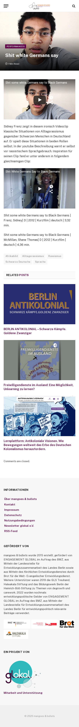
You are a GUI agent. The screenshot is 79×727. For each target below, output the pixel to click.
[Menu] (6, 6)
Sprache (40, 261)
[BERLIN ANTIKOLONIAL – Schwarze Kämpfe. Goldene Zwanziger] (39, 304)
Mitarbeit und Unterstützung (23, 692)
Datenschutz (13, 515)
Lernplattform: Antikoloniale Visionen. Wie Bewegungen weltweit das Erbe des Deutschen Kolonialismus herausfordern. (37, 445)
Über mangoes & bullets (20, 499)
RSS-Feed (10, 531)
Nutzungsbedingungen (19, 520)
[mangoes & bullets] (39, 6)
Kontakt (9, 504)
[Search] (73, 6)
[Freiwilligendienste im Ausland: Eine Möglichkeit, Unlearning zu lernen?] (39, 360)
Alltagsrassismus (33, 256)
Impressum (11, 509)
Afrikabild (12, 256)
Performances (16, 46)
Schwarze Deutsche (18, 261)
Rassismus (54, 256)
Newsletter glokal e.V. (19, 525)
